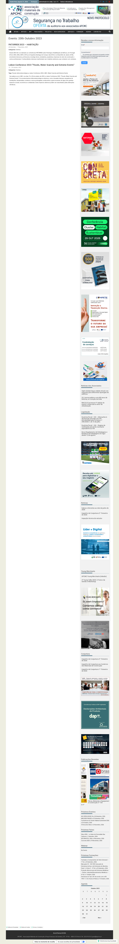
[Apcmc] (10, 31)
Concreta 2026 (85, 840)
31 (87, 914)
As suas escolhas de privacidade (69, 942)
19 (95, 906)
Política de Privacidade (13, 927)
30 (83, 914)
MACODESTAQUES (86, 818)
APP (30, 32)
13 (99, 903)
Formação (79, 32)
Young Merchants (88, 571)
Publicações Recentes (90, 759)
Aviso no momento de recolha (44, 942)
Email (83, 45)
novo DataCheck (59, 32)
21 (102, 906)
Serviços (71, 32)
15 (107, 903)
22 (107, 906)
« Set (83, 918)
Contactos (97, 32)
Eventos (18, 49)
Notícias (84, 503)
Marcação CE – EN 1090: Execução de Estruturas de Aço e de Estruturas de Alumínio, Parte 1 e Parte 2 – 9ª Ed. (94, 866)
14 (102, 903)
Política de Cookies (25, 927)
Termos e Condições (38, 927)
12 (95, 903)
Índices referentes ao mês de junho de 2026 (42, 1)
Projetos (48, 32)
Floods (14, 73)
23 (83, 910)
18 (91, 906)
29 (107, 910)
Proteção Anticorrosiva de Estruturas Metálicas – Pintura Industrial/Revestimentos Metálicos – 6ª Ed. (94, 872)
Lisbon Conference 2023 (36, 73)
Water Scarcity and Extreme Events (58, 73)
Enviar (84, 62)
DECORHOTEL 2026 (86, 838)
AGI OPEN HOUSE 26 (87, 816)
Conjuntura (85, 654)
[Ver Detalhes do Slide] (75, 10)
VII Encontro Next (86, 825)
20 (99, 906)
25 (91, 910)
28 (102, 910)
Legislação (85, 412)
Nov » (99, 918)
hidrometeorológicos (23, 73)
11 (91, 903)
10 (87, 903)
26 (95, 910)
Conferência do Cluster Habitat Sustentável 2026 (95, 820)
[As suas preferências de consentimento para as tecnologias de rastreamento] (107, 941)
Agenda (88, 32)
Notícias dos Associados (91, 386)
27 (99, 910)
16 (83, 906)
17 (87, 906)
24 (87, 910)
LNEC (45, 73)
